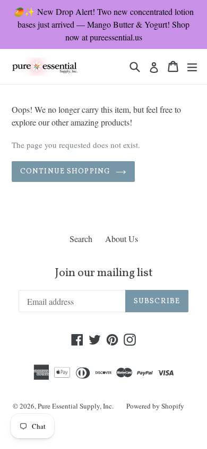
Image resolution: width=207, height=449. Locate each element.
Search (81, 238)
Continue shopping (65, 172)
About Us (121, 238)
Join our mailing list (104, 273)
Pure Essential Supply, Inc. (76, 406)
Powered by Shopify (155, 406)
